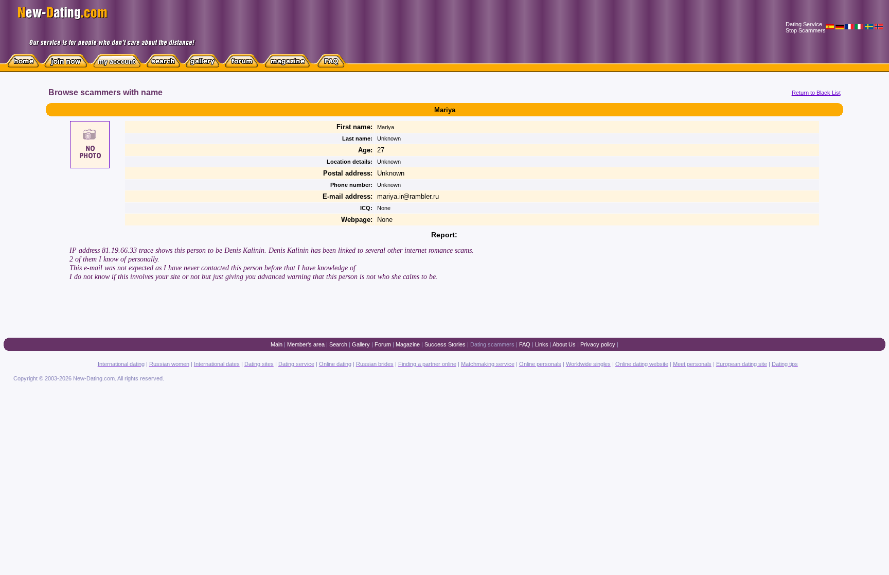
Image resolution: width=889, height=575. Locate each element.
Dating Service (804, 24)
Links (541, 344)
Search (338, 344)
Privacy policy (597, 344)
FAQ (524, 344)
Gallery (361, 344)
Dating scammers (492, 344)
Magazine (408, 344)
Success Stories (445, 344)
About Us (564, 344)
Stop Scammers (806, 30)
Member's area (306, 344)
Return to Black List (816, 93)
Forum (383, 344)
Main (276, 344)
